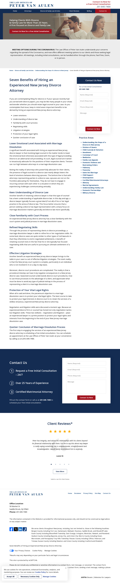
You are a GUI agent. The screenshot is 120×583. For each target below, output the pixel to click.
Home (15, 11)
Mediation (87, 157)
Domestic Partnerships (92, 190)
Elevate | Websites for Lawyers (96, 577)
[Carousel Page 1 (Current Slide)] (51, 464)
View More (60, 471)
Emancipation (88, 178)
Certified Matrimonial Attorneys (95, 180)
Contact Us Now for (102, 2)
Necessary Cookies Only (30, 576)
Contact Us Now (93, 80)
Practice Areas (86, 137)
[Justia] (25, 529)
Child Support (88, 175)
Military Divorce (89, 193)
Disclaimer (77, 493)
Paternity (86, 170)
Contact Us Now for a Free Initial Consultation (30, 31)
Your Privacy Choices (22, 551)
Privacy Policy (88, 493)
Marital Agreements (91, 185)
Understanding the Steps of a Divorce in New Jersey (51, 70)
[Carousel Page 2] (55, 464)
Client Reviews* (60, 423)
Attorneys (28, 11)
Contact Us (103, 11)
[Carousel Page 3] (60, 464)
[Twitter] (16, 529)
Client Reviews (74, 11)
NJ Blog (89, 11)
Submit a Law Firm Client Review (60, 479)
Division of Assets (90, 147)
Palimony (86, 167)
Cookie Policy (37, 551)
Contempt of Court (90, 155)
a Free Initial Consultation (98, 4)
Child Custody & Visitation (93, 150)
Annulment (87, 152)
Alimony (86, 183)
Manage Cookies (50, 551)
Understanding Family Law (93, 188)
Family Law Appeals (90, 160)
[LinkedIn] (20, 529)
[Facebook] (11, 529)
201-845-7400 (104, 6)
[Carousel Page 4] (64, 464)
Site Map (98, 493)
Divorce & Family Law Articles (50, 11)
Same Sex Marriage (90, 172)
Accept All (10, 576)
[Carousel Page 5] (69, 464)
